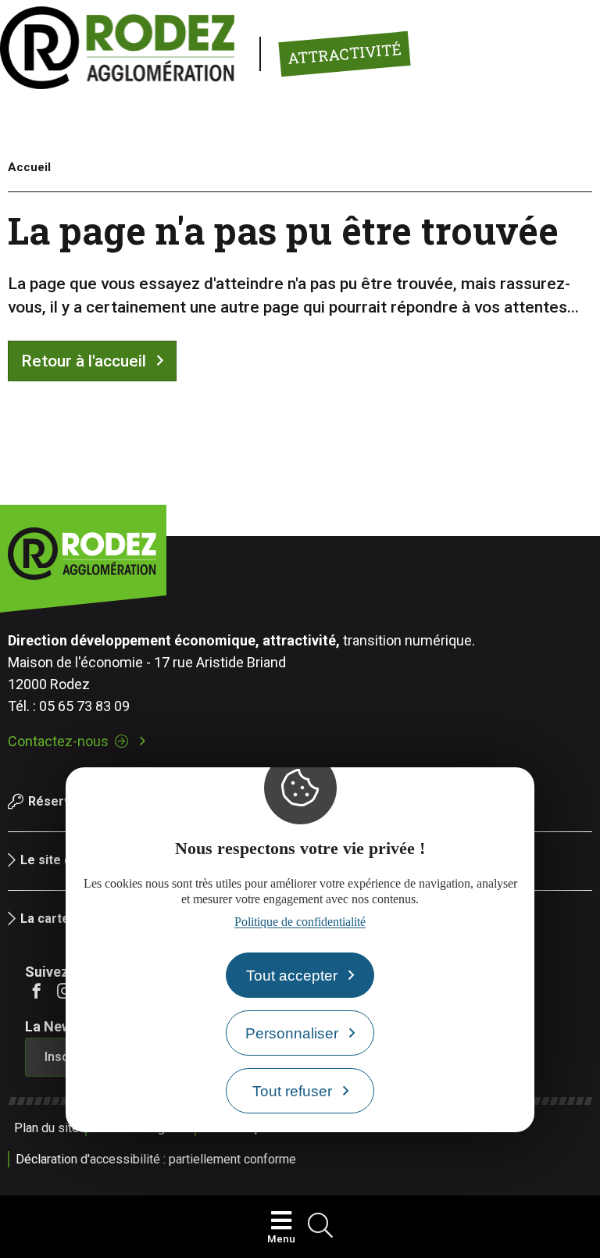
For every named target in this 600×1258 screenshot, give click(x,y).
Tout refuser (292, 1091)
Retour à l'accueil (83, 361)
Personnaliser (291, 1033)
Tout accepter (292, 975)
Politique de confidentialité (300, 921)
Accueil (29, 167)
